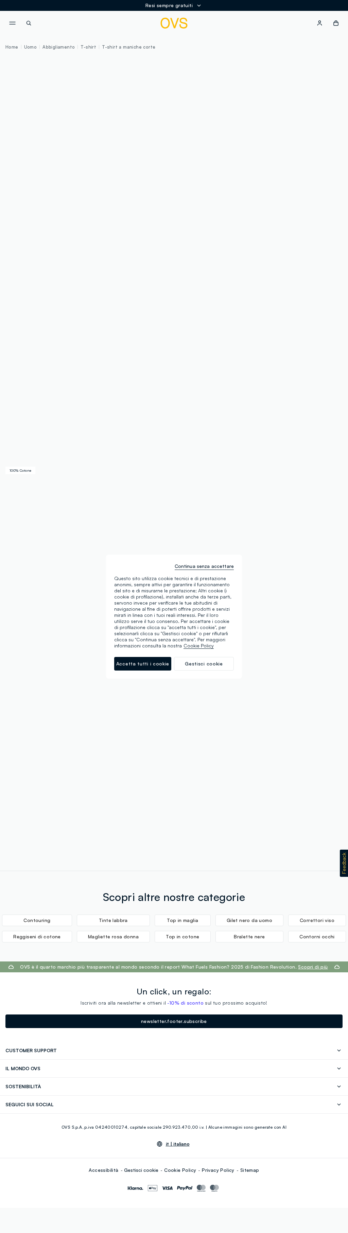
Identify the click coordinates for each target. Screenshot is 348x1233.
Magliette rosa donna (113, 936)
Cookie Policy (180, 1170)
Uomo (30, 47)
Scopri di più (313, 967)
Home (11, 47)
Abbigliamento (58, 47)
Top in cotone (182, 936)
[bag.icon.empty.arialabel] (336, 23)
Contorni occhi (317, 936)
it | (178, 1144)
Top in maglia (182, 920)
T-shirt (88, 47)
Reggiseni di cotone (37, 936)
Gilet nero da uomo (249, 920)
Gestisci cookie (141, 1170)
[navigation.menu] (12, 23)
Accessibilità (103, 1170)
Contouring (36, 920)
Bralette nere (249, 936)
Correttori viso (317, 920)
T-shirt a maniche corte (128, 47)
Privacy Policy (218, 1170)
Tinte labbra (113, 920)
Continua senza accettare (204, 566)
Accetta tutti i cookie (142, 663)
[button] (344, 863)
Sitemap (249, 1170)
